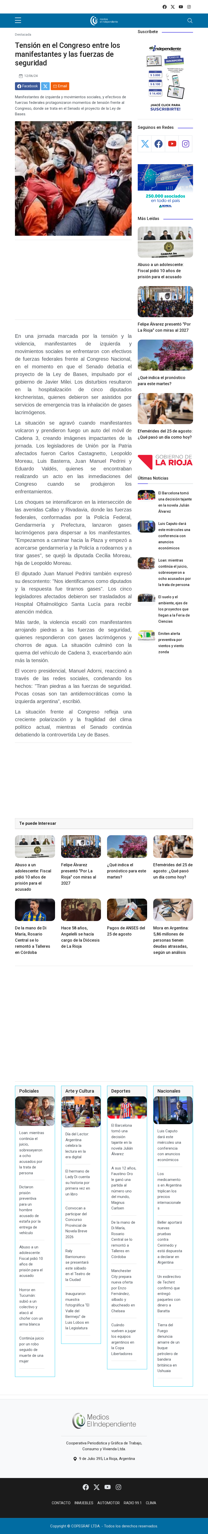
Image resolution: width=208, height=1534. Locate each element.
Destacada (23, 34)
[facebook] (165, 6)
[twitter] (173, 6)
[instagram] (189, 6)
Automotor (108, 1503)
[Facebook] (86, 1487)
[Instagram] (118, 1487)
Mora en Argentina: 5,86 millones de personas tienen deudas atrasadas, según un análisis (171, 940)
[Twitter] (97, 1487)
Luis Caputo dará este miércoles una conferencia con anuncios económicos (174, 536)
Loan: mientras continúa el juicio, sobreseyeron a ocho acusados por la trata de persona (174, 572)
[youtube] (181, 6)
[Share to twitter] (45, 86)
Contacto (61, 1503)
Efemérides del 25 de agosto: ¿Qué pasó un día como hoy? (173, 871)
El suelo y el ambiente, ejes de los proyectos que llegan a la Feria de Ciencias (174, 609)
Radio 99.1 (133, 1503)
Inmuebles (84, 1503)
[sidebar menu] (18, 21)
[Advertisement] (73, 279)
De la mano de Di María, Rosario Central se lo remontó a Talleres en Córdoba (32, 940)
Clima (151, 1503)
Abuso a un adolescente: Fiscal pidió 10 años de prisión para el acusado (161, 270)
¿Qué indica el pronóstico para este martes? (126, 871)
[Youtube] (108, 1487)
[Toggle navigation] (190, 21)
